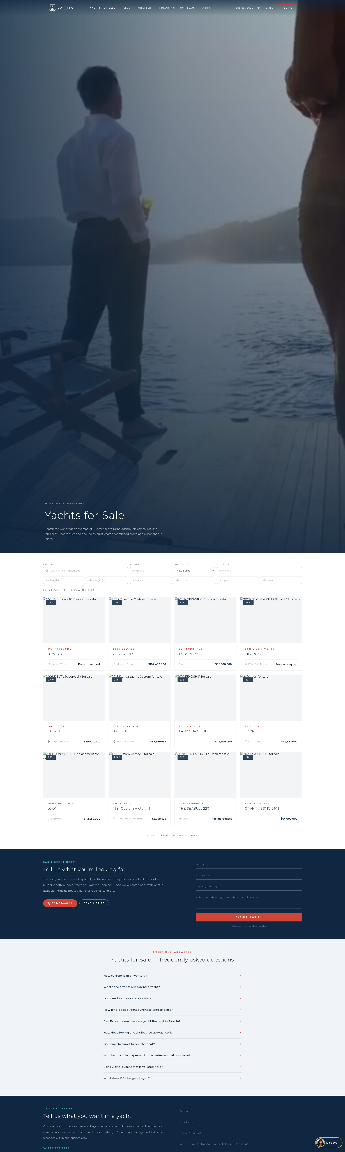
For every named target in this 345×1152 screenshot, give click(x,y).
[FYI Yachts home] (61, 8)
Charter (144, 8)
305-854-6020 (244, 7)
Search (48, 564)
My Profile (265, 8)
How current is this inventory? (173, 975)
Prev (150, 835)
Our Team (187, 8)
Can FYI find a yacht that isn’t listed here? (173, 1067)
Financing (167, 8)
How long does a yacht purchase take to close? (173, 1009)
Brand (134, 564)
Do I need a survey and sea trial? (173, 998)
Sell (127, 8)
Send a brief (94, 903)
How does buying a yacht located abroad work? (173, 1032)
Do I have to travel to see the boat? (173, 1044)
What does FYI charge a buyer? (173, 1078)
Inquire (286, 8)
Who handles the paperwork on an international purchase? (173, 1055)
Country (223, 564)
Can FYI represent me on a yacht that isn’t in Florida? (173, 1021)
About (207, 8)
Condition (181, 564)
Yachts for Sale (102, 8)
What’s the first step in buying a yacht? (173, 987)
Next (194, 835)
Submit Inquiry (248, 917)
